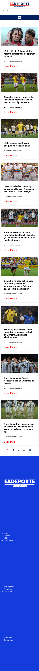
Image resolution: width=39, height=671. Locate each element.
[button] (19, 17)
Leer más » (10, 66)
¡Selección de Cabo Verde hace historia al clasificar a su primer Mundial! (19, 54)
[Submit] (4, 11)
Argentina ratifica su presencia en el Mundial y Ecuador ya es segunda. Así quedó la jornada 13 (19, 428)
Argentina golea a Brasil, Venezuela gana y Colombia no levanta (19, 381)
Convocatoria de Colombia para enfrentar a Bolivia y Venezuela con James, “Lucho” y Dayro (19, 189)
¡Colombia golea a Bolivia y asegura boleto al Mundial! (17, 144)
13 (30, 450)
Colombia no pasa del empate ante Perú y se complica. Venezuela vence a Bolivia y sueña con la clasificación (18, 285)
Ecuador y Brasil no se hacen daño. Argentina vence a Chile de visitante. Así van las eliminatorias (18, 333)
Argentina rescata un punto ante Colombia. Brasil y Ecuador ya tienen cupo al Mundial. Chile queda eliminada (19, 236)
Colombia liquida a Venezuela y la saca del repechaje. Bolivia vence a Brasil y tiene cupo (19, 100)
